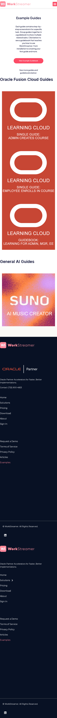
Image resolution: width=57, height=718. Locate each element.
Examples (5, 462)
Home (3, 397)
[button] (55, 4)
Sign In (3, 424)
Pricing (3, 408)
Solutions (5, 403)
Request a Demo (9, 441)
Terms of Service (8, 446)
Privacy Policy (7, 452)
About (3, 418)
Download (5, 413)
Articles (4, 457)
